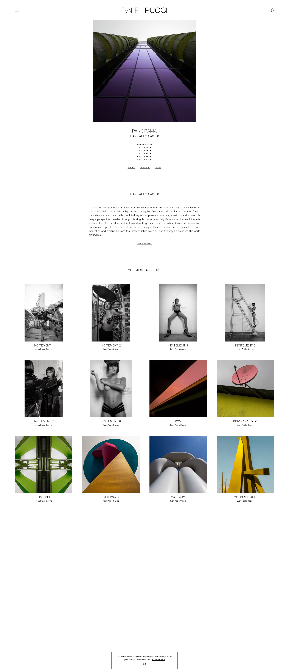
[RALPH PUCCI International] (144, 10)
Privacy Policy (158, 660)
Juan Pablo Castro (144, 136)
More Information (144, 244)
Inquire (131, 168)
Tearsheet (145, 168)
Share (158, 168)
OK (144, 664)
